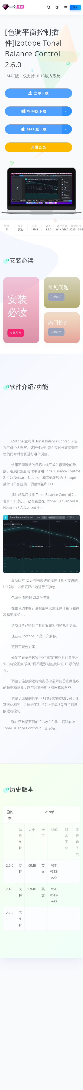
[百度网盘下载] (66, 867)
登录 (75, 7)
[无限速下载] (77, 867)
